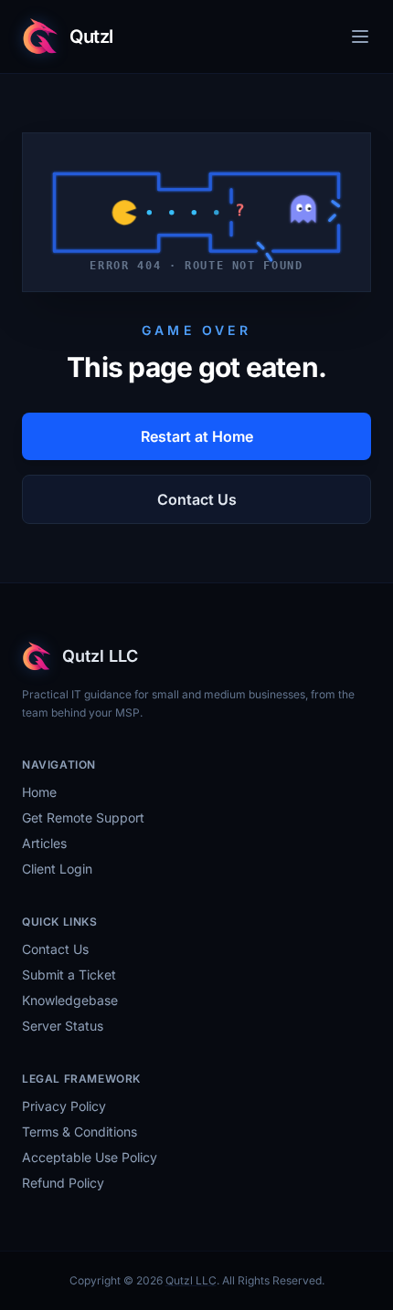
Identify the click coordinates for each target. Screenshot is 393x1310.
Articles (44, 843)
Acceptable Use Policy (89, 1157)
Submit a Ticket (69, 974)
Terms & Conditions (79, 1131)
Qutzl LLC (191, 1280)
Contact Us (197, 499)
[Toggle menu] (360, 36)
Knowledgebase (70, 1000)
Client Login (57, 868)
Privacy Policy (64, 1106)
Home (39, 792)
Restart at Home (197, 436)
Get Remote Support (83, 817)
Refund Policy (63, 1182)
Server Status (62, 1025)
